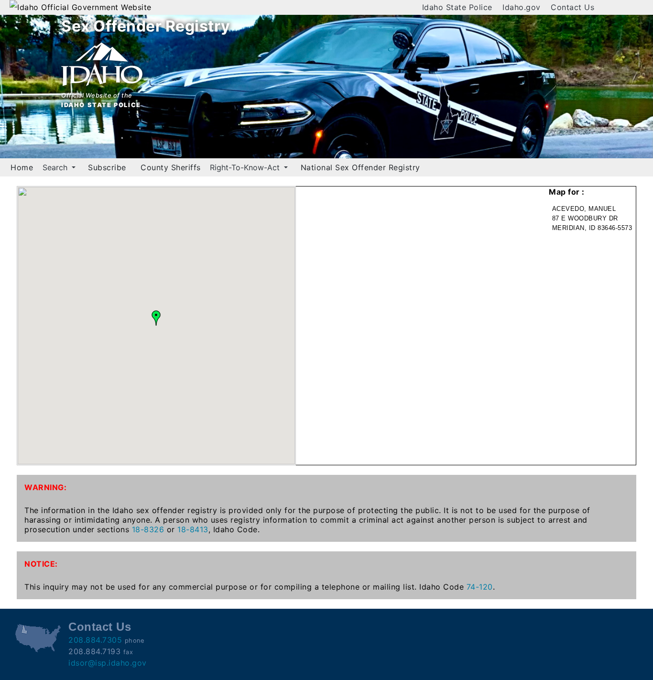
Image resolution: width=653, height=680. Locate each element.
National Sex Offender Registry (360, 167)
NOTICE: (41, 564)
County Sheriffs (171, 167)
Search (56, 167)
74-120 (480, 587)
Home (22, 167)
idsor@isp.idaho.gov (107, 663)
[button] (156, 318)
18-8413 (192, 529)
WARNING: (45, 487)
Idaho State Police (457, 7)
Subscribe (107, 167)
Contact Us (572, 7)
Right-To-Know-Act (246, 167)
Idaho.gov (521, 7)
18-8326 (148, 529)
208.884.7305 (95, 640)
